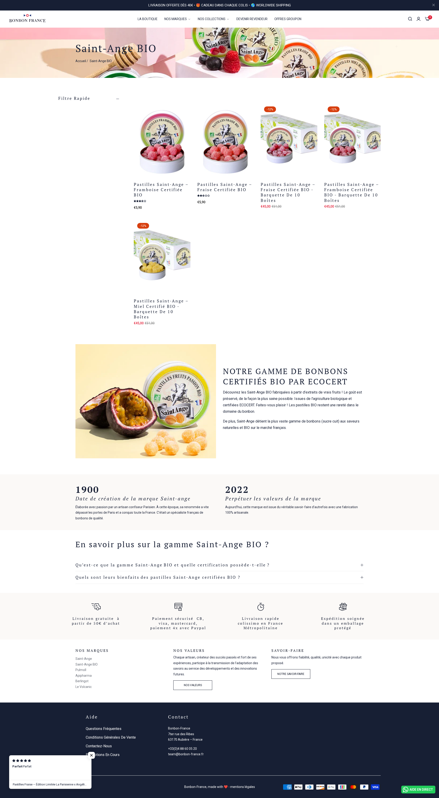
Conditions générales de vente (111, 737)
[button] (185, 111)
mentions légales (242, 787)
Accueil (80, 61)
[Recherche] (410, 19)
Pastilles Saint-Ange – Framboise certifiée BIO (161, 190)
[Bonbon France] (27, 19)
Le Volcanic (83, 687)
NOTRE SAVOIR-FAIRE (290, 674)
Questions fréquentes (103, 729)
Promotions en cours (103, 755)
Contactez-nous (99, 746)
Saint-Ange (83, 659)
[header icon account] (418, 19)
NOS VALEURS (193, 685)
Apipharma (83, 675)
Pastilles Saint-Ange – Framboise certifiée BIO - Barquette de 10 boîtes (351, 192)
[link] (177, 19)
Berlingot (81, 681)
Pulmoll (80, 670)
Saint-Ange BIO (86, 664)
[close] (433, 5)
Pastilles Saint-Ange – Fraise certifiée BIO (224, 187)
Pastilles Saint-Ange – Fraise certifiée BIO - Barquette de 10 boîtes (288, 192)
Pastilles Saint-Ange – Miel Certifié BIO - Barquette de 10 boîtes (161, 309)
